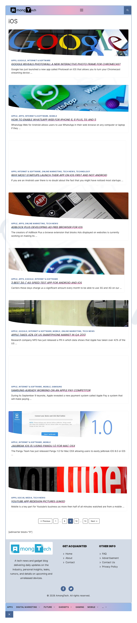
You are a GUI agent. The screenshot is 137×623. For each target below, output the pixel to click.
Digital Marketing (26, 607)
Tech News (69, 171)
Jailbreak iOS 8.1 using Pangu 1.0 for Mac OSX (43, 446)
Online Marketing (52, 171)
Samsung (57, 386)
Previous (45, 521)
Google (22, 60)
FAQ (104, 553)
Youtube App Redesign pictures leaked (38, 501)
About (69, 558)
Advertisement (110, 558)
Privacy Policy (110, 566)
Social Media (25, 498)
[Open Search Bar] (127, 10)
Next (94, 521)
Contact (70, 562)
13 (86, 521)
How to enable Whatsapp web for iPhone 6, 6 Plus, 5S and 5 (53, 120)
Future (48, 607)
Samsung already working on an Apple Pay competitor (51, 390)
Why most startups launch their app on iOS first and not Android (59, 175)
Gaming (80, 607)
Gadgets (64, 607)
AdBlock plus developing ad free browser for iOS (47, 227)
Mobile (53, 116)
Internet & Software (39, 60)
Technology (83, 171)
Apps (13, 60)
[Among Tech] (23, 10)
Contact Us (108, 562)
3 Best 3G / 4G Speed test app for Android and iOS (46, 283)
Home (69, 553)
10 (77, 521)
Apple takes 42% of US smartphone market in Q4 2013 (48, 335)
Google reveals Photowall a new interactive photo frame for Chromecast (66, 64)
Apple (14, 116)
